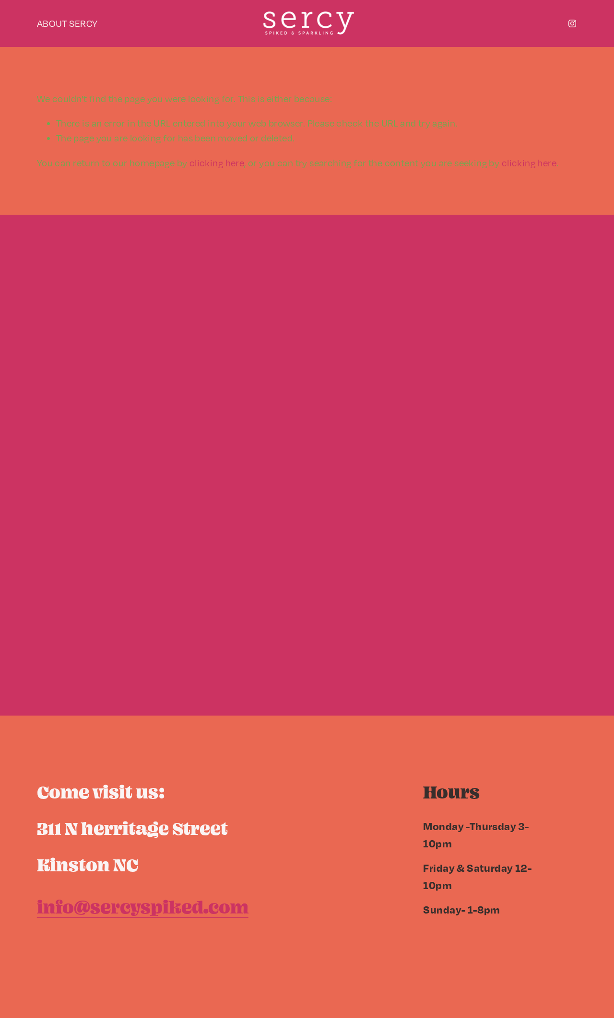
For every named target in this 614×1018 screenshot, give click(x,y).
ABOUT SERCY (67, 23)
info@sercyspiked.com (142, 906)
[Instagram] (572, 23)
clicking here (216, 162)
